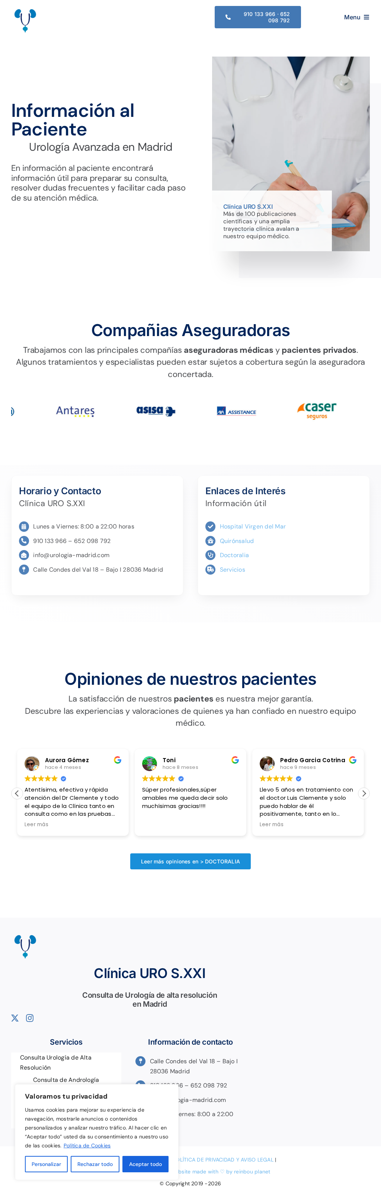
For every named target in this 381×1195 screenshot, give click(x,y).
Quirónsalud (237, 541)
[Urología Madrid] (25, 9)
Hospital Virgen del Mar (253, 526)
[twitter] (15, 1018)
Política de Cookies (87, 1145)
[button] (363, 793)
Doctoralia (234, 555)
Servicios (232, 569)
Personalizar (46, 1164)
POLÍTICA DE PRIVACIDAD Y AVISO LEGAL (223, 1159)
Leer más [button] (36, 824)
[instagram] (29, 1018)
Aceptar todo (145, 1164)
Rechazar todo (95, 1164)
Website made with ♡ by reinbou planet (220, 1171)
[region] (97, 1132)
